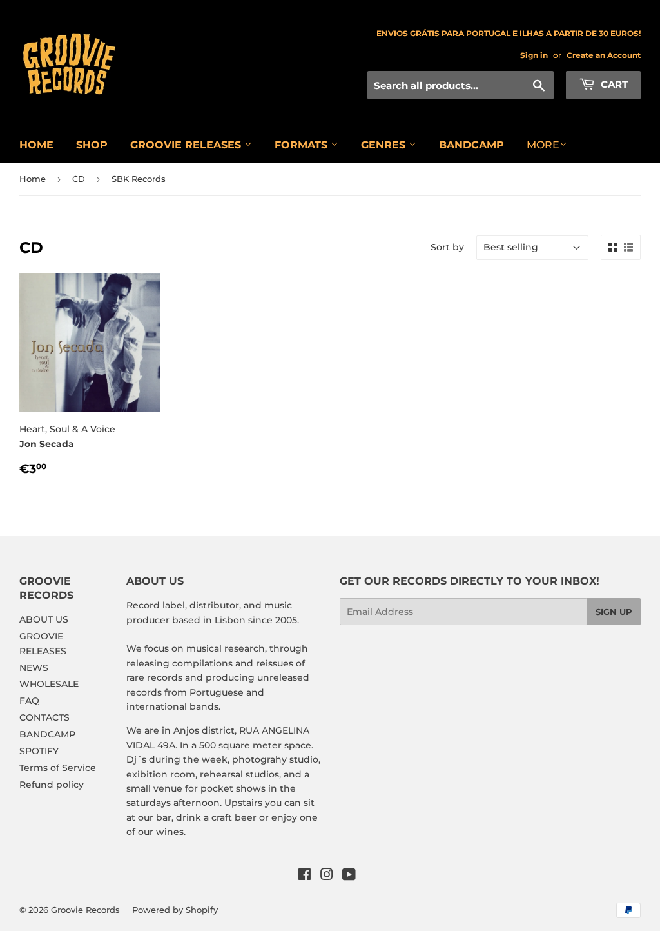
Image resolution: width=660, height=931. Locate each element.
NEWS (33, 668)
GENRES (385, 145)
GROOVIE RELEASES (187, 145)
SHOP (92, 145)
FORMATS (303, 145)
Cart (613, 84)
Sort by (447, 247)
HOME (36, 145)
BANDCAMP (471, 145)
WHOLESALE (49, 684)
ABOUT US (43, 619)
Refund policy (51, 784)
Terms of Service (57, 768)
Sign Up (614, 611)
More (543, 145)
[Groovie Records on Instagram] (326, 876)
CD (78, 179)
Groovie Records (85, 910)
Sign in (534, 55)
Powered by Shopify (175, 910)
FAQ (29, 700)
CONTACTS (44, 717)
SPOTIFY (39, 751)
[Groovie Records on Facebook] (304, 876)
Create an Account (604, 55)
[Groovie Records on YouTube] (349, 876)
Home (32, 179)
